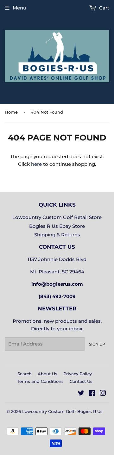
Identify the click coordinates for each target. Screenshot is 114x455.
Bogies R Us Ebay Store (57, 226)
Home (11, 112)
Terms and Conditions (40, 381)
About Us (47, 373)
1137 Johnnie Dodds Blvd (57, 259)
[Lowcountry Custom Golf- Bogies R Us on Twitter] (81, 394)
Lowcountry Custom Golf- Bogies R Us (62, 411)
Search (24, 373)
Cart (103, 8)
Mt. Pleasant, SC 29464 (57, 272)
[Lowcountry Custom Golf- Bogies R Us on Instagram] (103, 394)
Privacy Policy (77, 373)
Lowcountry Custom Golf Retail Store (57, 217)
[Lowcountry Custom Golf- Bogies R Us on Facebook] (92, 394)
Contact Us (81, 381)
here (36, 164)
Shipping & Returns (57, 235)
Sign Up (97, 344)
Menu (19, 8)
